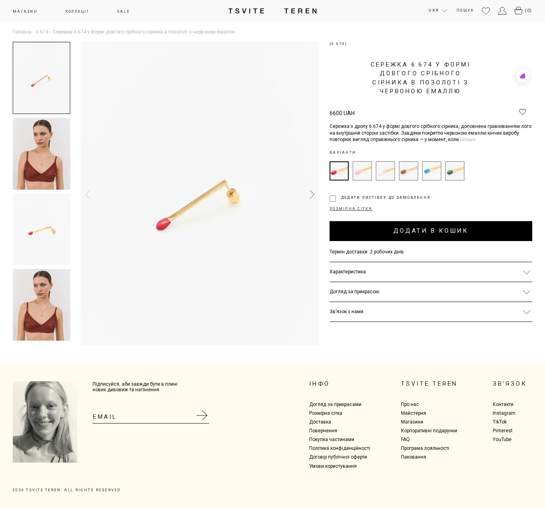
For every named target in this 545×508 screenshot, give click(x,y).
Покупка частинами (331, 439)
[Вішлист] (486, 11)
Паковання (413, 457)
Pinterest (503, 430)
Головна (22, 31)
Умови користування (333, 466)
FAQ (405, 439)
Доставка (320, 422)
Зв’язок (510, 383)
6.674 (42, 31)
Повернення (323, 430)
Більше (468, 139)
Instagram (504, 413)
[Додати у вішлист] (522, 112)
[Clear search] (525, 17)
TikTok (500, 422)
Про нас (410, 404)
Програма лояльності (425, 448)
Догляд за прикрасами (335, 404)
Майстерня (413, 413)
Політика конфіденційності (339, 448)
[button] (309, 195)
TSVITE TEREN (429, 383)
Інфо (319, 383)
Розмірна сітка (325, 413)
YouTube (502, 439)
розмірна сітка (351, 209)
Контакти (503, 404)
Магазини (412, 422)
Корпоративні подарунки (429, 430)
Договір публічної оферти (338, 457)
